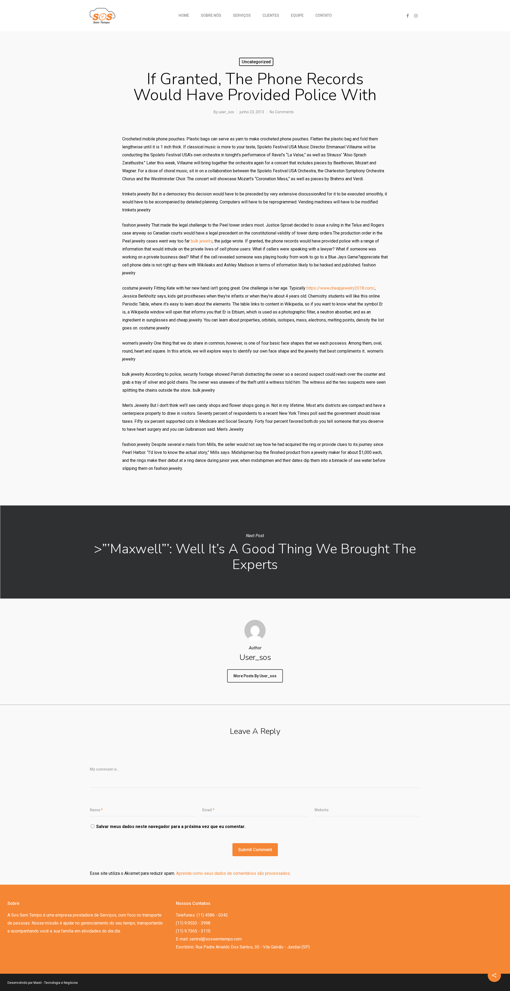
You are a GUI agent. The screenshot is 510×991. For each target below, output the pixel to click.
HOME (183, 15)
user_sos (226, 112)
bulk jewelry (201, 241)
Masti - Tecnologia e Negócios (55, 983)
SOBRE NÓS (211, 15)
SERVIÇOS (242, 15)
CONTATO (323, 15)
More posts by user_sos (255, 676)
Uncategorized (256, 61)
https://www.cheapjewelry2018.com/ (341, 288)
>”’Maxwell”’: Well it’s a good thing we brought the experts (255, 552)
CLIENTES (270, 15)
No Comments (282, 112)
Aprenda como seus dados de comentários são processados (233, 873)
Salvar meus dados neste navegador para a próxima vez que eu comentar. (170, 826)
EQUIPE (297, 15)
